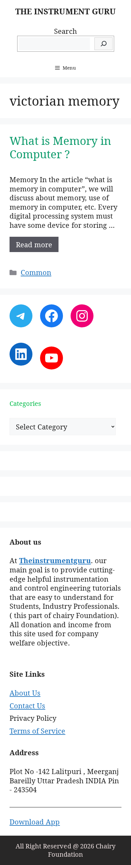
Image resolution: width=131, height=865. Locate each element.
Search (65, 31)
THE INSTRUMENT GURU (65, 11)
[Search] (103, 43)
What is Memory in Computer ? (61, 147)
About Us (25, 692)
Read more (34, 244)
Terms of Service (37, 730)
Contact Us (27, 705)
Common (36, 272)
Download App (35, 821)
